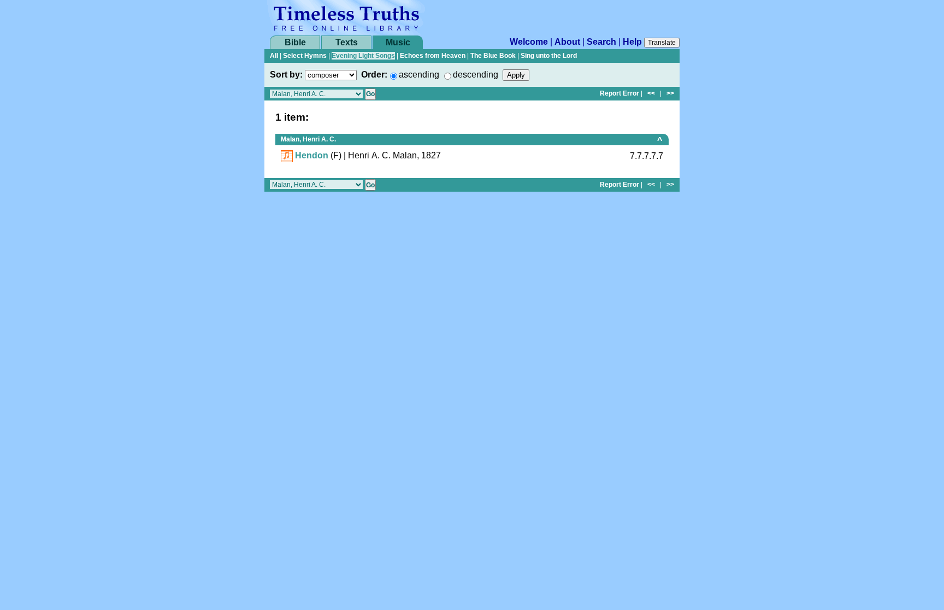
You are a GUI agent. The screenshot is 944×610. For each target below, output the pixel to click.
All (274, 56)
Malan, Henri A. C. (308, 139)
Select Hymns (305, 56)
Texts (346, 42)
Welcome (529, 41)
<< (651, 93)
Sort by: (286, 74)
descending (475, 74)
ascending (419, 74)
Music (398, 42)
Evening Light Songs (363, 56)
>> (670, 93)
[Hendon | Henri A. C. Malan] (287, 155)
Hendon (311, 155)
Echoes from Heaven (432, 56)
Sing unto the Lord (549, 56)
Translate (662, 42)
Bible (295, 42)
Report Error (619, 93)
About (567, 41)
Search (601, 41)
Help (632, 41)
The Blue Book (493, 56)
